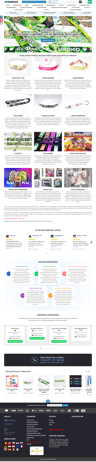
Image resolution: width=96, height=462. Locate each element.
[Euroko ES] (9, 449)
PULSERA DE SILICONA (38, 56)
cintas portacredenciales (32, 208)
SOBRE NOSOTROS (30, 420)
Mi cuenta (51, 420)
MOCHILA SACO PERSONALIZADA (18, 190)
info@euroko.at (59, 338)
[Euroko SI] (21, 443)
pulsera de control (8, 208)
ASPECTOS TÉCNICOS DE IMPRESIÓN (34, 429)
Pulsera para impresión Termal (12, 389)
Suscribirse (65, 405)
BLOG (28, 439)
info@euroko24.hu (81, 336)
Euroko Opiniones (30, 426)
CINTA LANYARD (18, 116)
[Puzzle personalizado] (78, 168)
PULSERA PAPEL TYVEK (18, 78)
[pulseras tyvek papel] (18, 66)
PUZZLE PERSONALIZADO (78, 190)
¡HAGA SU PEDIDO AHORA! (48, 40)
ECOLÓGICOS (18, 153)
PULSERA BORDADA (78, 78)
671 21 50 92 (9, 420)
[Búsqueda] (80, 2)
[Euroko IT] (17, 449)
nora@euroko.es (16, 338)
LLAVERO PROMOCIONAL (78, 116)
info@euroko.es (37, 335)
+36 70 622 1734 (81, 335)
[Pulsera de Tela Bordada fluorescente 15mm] (76, 381)
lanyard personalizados (20, 208)
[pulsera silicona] (48, 104)
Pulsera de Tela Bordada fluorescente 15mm (75, 389)
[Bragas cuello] (48, 168)
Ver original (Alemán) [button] (57, 249)
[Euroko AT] (13, 446)
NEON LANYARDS (48, 153)
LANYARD (27, 56)
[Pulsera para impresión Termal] (12, 381)
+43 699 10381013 (60, 336)
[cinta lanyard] (18, 104)
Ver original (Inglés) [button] (34, 249)
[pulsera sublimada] (48, 66)
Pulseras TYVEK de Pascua (28, 389)
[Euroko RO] (13, 449)
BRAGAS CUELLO (48, 190)
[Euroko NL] (17, 443)
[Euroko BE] (6, 443)
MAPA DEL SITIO (30, 437)
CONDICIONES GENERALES (32, 422)
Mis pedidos (51, 422)
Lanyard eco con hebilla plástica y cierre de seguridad (44, 390)
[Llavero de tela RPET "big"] (60, 381)
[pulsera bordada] (78, 66)
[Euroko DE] (6, 446)
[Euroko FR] (21, 446)
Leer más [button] (8, 248)
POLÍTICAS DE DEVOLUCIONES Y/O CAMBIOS (36, 435)
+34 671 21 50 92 (15, 336)
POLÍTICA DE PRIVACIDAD (32, 424)
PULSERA (21, 56)
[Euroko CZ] (13, 443)
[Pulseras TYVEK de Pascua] (28, 381)
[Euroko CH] (9, 443)
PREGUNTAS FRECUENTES (32, 431)
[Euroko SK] (6, 449)
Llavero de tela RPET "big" (59, 389)
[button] (4, 242)
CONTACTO (29, 444)
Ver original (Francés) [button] (79, 249)
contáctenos (49, 221)
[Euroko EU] (17, 446)
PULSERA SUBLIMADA (48, 78)
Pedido (50, 424)
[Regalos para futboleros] (78, 132)
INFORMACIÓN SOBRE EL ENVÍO (34, 433)
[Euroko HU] (9, 446)
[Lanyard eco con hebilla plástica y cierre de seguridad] (44, 381)
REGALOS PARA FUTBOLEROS (78, 153)
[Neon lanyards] (48, 132)
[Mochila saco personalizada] (18, 168)
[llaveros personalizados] (78, 104)
